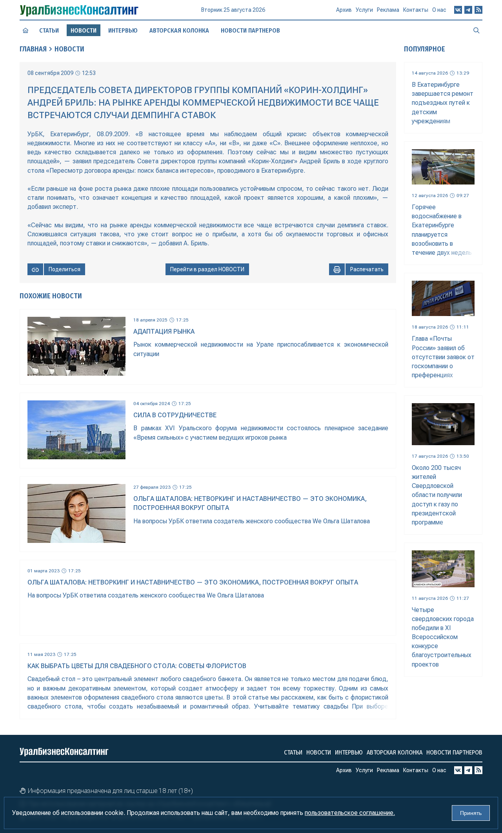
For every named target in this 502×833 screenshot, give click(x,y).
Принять (471, 813)
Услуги (364, 10)
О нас (439, 10)
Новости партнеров (250, 30)
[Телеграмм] (468, 10)
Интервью (123, 30)
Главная (33, 49)
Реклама (388, 10)
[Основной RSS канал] (478, 10)
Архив (344, 10)
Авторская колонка (179, 30)
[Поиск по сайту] (476, 30)
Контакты (415, 10)
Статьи (49, 30)
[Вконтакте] (458, 10)
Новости (69, 49)
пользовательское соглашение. (350, 813)
